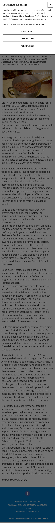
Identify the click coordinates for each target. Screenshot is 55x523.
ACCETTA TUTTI (27, 32)
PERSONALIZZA (27, 46)
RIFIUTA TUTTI (27, 39)
